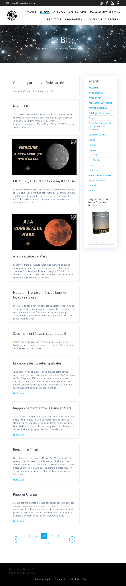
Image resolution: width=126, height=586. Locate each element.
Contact (87, 579)
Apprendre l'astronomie (100, 102)
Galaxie (92, 144)
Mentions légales (43, 579)
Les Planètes (95, 160)
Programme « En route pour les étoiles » (92, 19)
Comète (93, 118)
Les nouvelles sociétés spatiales (37, 363)
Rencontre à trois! (26, 449)
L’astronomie (78, 11)
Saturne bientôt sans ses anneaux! (39, 333)
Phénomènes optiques (100, 175)
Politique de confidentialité (67, 579)
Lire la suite (18, 393)
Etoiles (92, 139)
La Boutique (54, 19)
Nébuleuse (94, 170)
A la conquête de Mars (30, 256)
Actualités (93, 87)
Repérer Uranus (25, 494)
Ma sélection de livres (105, 11)
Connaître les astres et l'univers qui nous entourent (100, 126)
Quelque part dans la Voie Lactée (38, 83)
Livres (91, 165)
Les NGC (93, 155)
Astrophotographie (98, 107)
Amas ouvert (95, 97)
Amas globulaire (97, 92)
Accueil (31, 11)
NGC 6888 (20, 106)
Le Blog (45, 11)
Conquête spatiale (98, 134)
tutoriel (92, 185)
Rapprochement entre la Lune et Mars (42, 408)
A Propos (59, 11)
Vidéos (92, 190)
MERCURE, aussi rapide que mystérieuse (44, 181)
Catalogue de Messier (99, 113)
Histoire (92, 149)
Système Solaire (97, 180)
